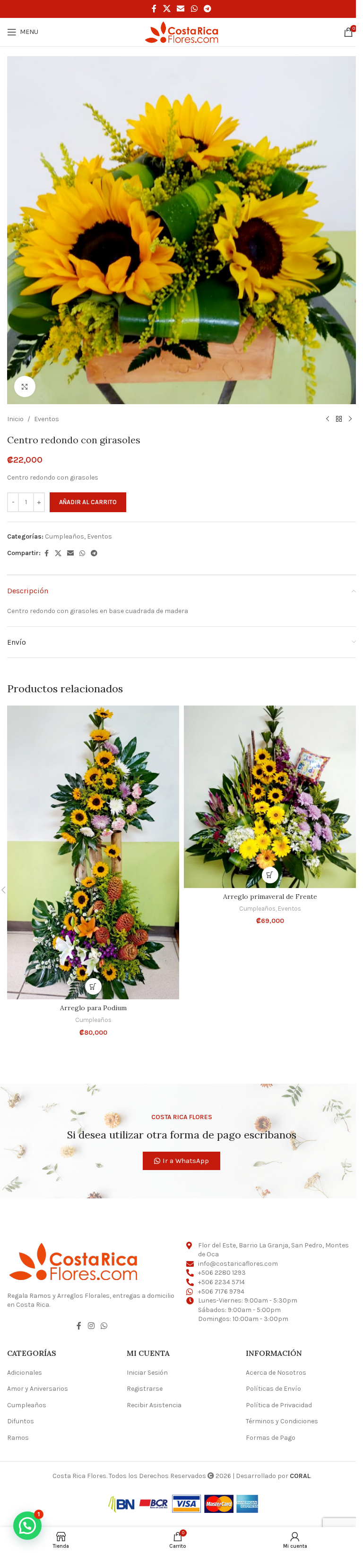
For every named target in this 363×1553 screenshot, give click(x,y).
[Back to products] (339, 419)
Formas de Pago (270, 1438)
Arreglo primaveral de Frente (270, 896)
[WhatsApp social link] (194, 8)
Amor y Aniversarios (37, 1389)
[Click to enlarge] (24, 386)
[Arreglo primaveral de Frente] (270, 797)
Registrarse (145, 1389)
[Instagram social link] (91, 1326)
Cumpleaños (64, 536)
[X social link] (166, 8)
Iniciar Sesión (147, 1373)
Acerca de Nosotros (276, 1373)
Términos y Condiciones (282, 1421)
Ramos (18, 1438)
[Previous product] (327, 419)
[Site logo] (181, 31)
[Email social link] (181, 8)
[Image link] (73, 1260)
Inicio (15, 419)
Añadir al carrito (88, 502)
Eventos (46, 419)
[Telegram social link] (207, 8)
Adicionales (24, 1373)
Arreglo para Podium (93, 1008)
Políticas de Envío (273, 1389)
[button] (93, 986)
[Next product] (350, 419)
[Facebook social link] (154, 8)
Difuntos (20, 1421)
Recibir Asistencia (154, 1405)
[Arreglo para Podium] (93, 852)
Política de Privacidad (279, 1405)
